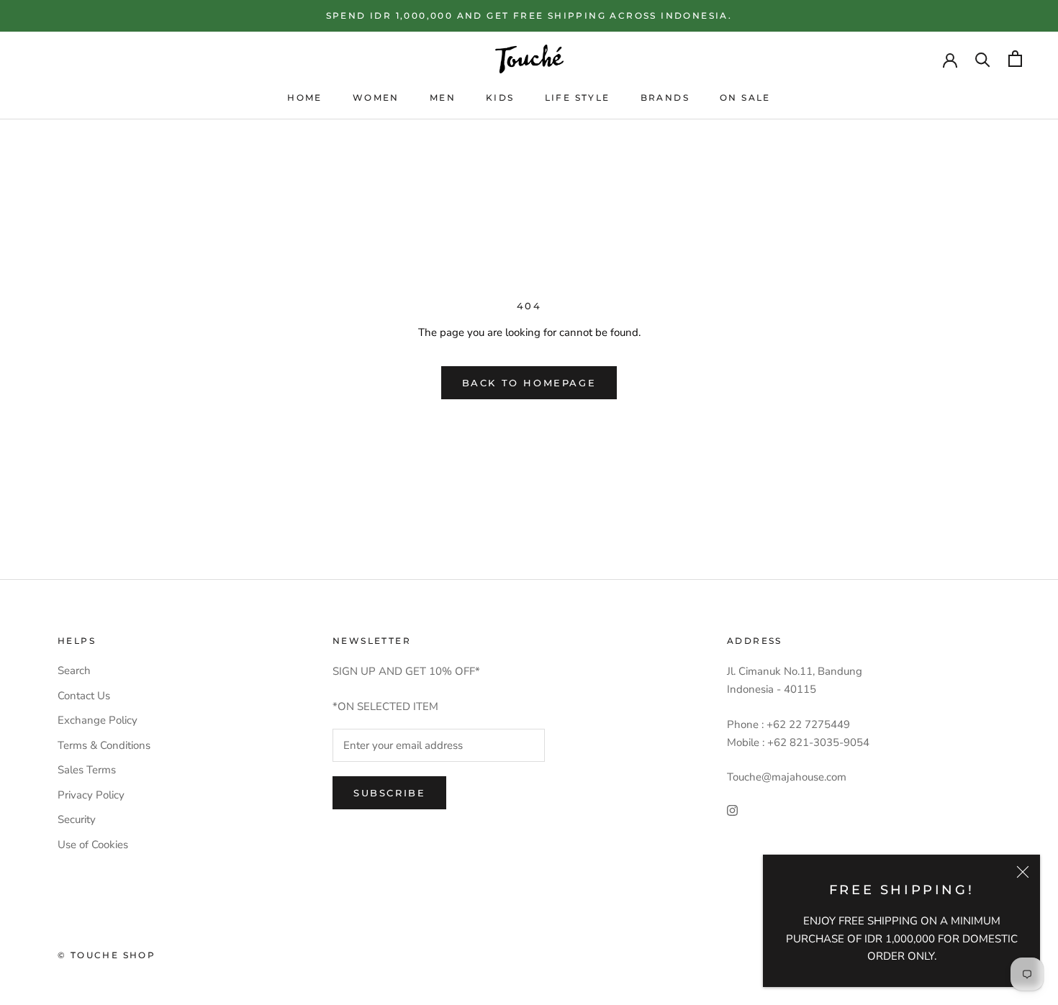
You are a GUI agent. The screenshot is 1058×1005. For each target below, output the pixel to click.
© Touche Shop (106, 955)
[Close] (1022, 871)
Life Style (577, 97)
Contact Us (84, 695)
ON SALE (745, 97)
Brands (665, 97)
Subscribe (389, 793)
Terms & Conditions (104, 745)
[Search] (982, 58)
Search (74, 670)
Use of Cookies (93, 844)
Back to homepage (529, 382)
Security (77, 819)
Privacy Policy (91, 795)
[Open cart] (1015, 58)
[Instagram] (732, 810)
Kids (500, 97)
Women (376, 97)
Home (304, 97)
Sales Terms (87, 770)
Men (443, 97)
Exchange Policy (97, 720)
